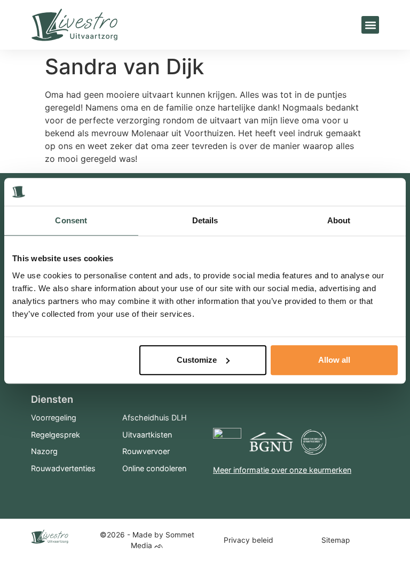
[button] (370, 25)
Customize (197, 359)
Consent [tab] (71, 220)
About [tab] (339, 220)
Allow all (334, 359)
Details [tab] (205, 220)
